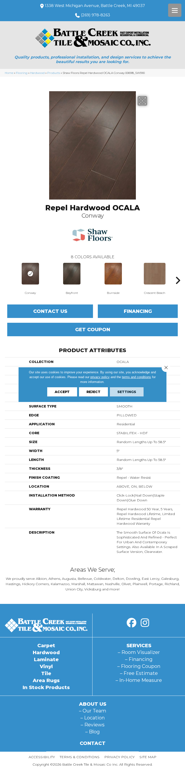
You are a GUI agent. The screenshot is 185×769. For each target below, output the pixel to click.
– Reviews (93, 725)
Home (9, 73)
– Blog (92, 732)
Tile (46, 673)
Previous (7, 273)
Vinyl (46, 666)
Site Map (147, 757)
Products (53, 73)
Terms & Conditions (79, 757)
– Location (92, 718)
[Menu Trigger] (174, 10)
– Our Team (92, 711)
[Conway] (30, 274)
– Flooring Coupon (138, 666)
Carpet (46, 645)
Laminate (46, 659)
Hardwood (37, 73)
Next (177, 273)
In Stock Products (46, 687)
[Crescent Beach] (154, 274)
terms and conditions (136, 377)
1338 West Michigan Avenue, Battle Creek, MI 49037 (95, 5)
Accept (62, 392)
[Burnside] (113, 274)
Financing (138, 311)
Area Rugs (46, 680)
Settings (126, 392)
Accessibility (42, 757)
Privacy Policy (119, 757)
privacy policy (100, 377)
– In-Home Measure (139, 680)
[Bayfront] (71, 274)
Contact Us (50, 311)
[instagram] (145, 623)
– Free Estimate (139, 673)
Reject (93, 392)
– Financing (138, 659)
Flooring (21, 73)
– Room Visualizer (139, 652)
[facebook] (132, 623)
